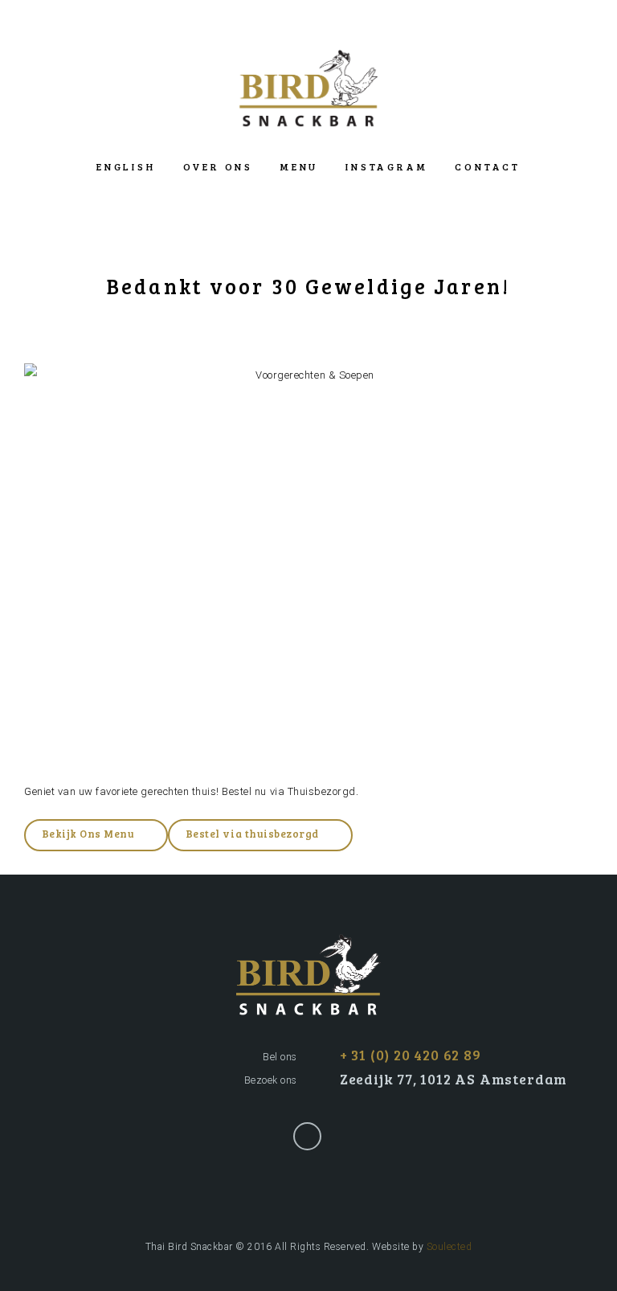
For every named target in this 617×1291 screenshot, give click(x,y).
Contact (487, 166)
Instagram (386, 166)
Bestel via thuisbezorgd (252, 833)
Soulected (449, 1246)
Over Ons (218, 166)
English (125, 166)
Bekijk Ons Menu (88, 833)
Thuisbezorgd (322, 791)
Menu (299, 166)
